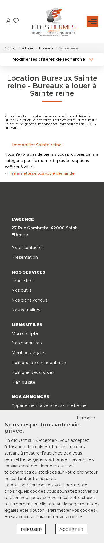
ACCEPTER (71, 529)
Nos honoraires (27, 343)
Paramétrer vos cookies (59, 516)
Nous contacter (27, 247)
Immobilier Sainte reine (37, 144)
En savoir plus (18, 516)
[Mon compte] (8, 21)
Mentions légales (29, 352)
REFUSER (31, 529)
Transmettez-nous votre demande (42, 173)
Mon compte (25, 333)
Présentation (25, 257)
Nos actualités (26, 310)
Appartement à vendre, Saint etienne (49, 405)
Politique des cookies (33, 372)
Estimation (23, 280)
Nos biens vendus (29, 300)
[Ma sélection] (16, 21)
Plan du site (23, 382)
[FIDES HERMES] (53, 21)
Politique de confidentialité (39, 362)
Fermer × (86, 417)
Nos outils (21, 290)
